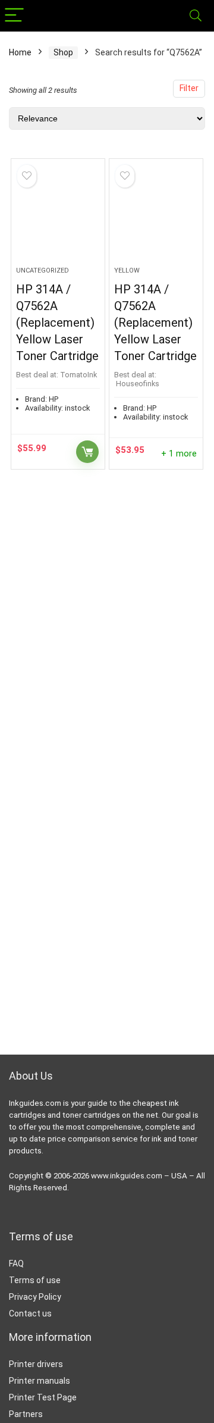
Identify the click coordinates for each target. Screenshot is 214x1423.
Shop (63, 52)
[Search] (195, 16)
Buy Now (87, 451)
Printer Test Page (43, 1397)
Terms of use (35, 1280)
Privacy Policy (35, 1297)
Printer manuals (39, 1381)
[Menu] (14, 16)
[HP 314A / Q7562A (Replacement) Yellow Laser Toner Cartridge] (57, 217)
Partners (26, 1414)
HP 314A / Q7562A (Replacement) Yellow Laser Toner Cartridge (57, 322)
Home (20, 52)
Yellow (127, 270)
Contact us (30, 1313)
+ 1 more (179, 454)
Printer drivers (36, 1364)
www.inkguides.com (126, 1175)
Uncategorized (42, 270)
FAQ (16, 1263)
